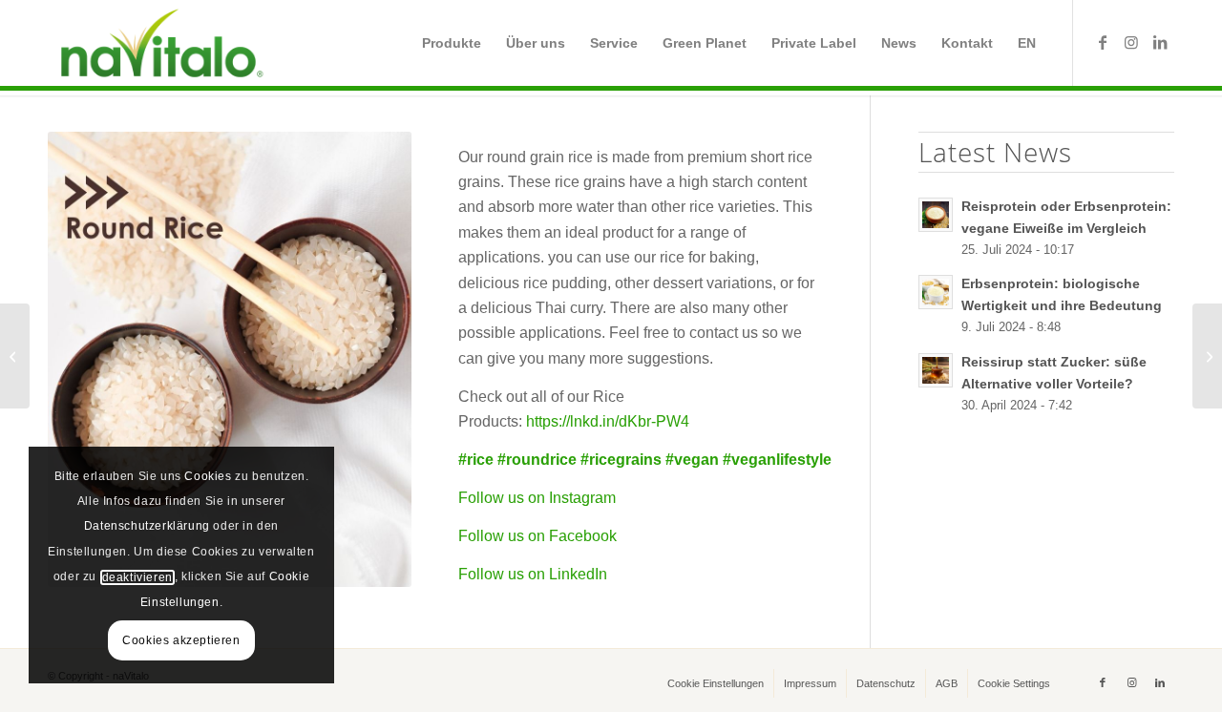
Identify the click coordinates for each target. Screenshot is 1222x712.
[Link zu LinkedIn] (1160, 42)
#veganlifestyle (777, 459)
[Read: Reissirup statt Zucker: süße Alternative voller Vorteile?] (935, 370)
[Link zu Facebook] (1102, 42)
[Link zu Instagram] (1131, 42)
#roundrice (537, 459)
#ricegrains (621, 459)
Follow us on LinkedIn (532, 574)
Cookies (207, 476)
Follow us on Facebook (537, 536)
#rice (476, 459)
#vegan (692, 459)
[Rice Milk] (1207, 356)
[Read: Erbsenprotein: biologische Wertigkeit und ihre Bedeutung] (935, 292)
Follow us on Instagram (537, 498)
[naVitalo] (158, 43)
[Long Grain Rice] (15, 356)
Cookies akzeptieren (181, 640)
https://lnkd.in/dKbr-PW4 (607, 421)
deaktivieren (137, 577)
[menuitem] (452, 43)
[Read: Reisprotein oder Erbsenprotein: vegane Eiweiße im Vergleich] (935, 215)
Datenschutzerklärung (147, 526)
